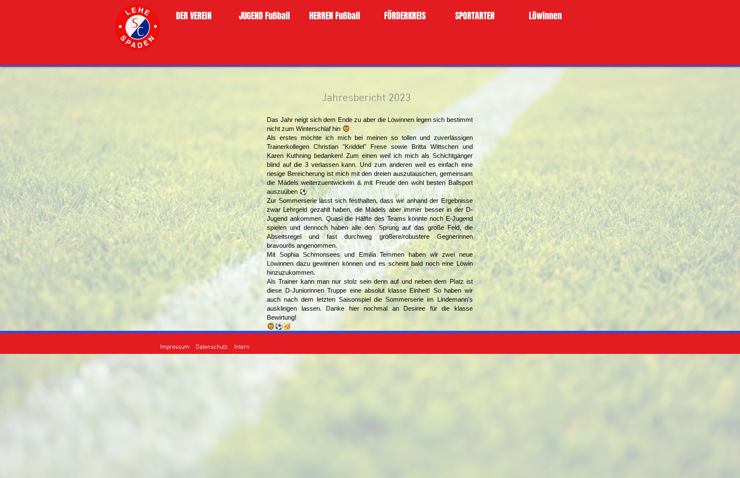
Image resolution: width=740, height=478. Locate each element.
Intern (242, 347)
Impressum (174, 347)
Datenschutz (212, 347)
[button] (193, 16)
